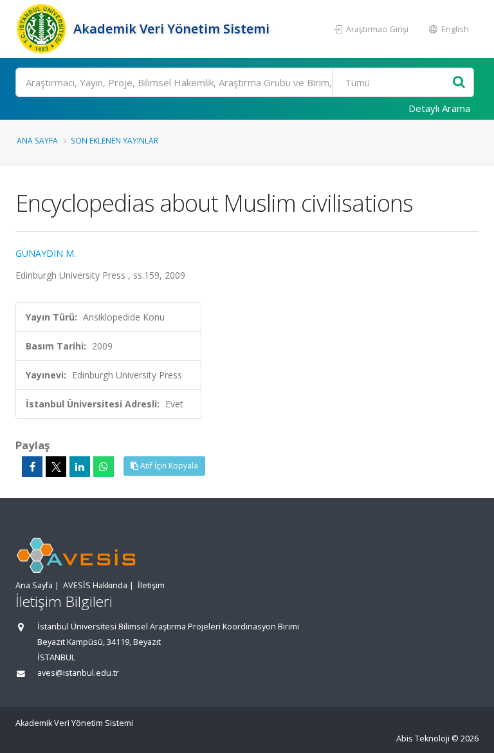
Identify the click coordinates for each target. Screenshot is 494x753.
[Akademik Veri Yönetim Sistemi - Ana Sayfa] (42, 29)
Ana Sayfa (37, 140)
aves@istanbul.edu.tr (78, 672)
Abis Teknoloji (423, 738)
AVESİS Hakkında (95, 585)
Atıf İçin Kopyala (168, 465)
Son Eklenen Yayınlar (114, 140)
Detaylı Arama (439, 108)
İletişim (151, 585)
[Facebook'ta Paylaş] (32, 466)
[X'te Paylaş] (56, 466)
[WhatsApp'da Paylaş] (103, 466)
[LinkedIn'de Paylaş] (79, 466)
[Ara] (458, 82)
